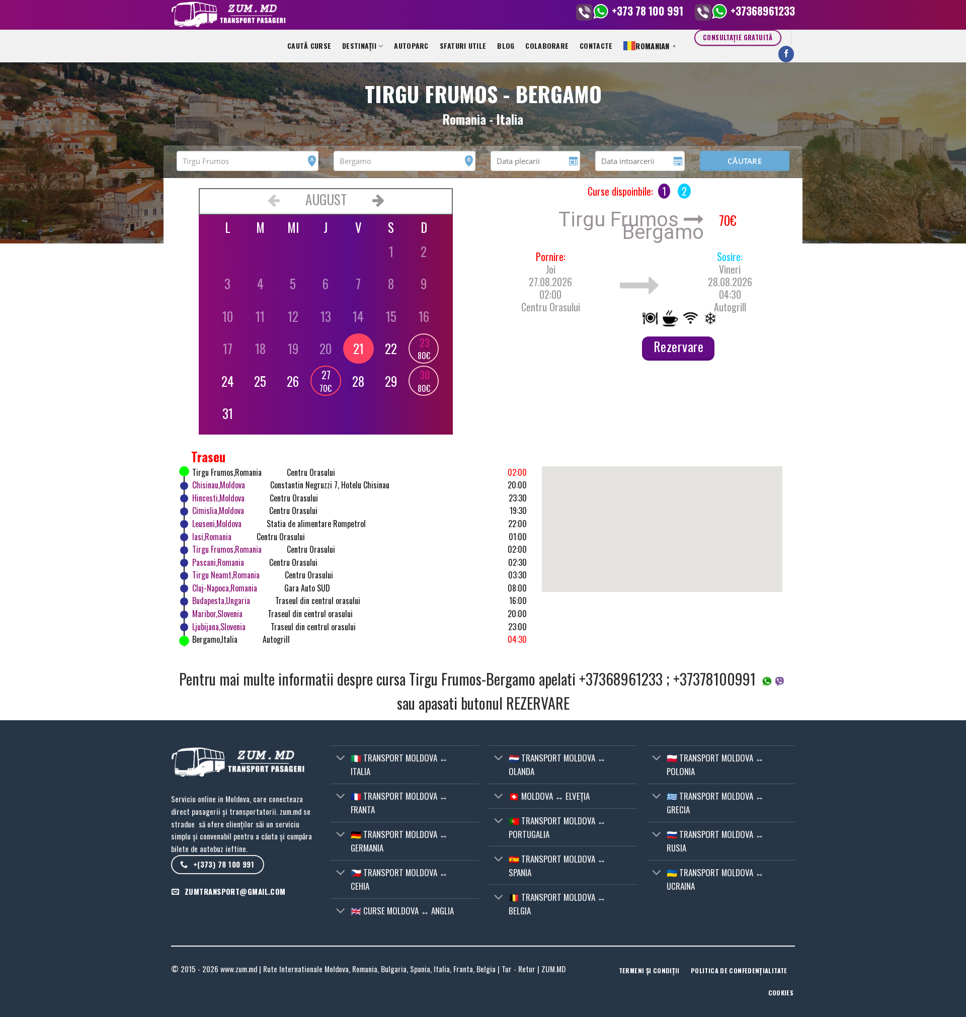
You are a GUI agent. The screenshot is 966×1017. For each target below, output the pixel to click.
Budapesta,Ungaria (221, 601)
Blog (505, 45)
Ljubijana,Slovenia (219, 627)
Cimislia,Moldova (218, 510)
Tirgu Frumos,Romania (227, 549)
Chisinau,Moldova (218, 485)
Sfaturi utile (463, 45)
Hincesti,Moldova (218, 498)
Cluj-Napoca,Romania (224, 588)
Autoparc (411, 45)
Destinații (359, 45)
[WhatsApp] (601, 11)
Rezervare (679, 346)
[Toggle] (340, 758)
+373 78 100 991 (647, 11)
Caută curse (309, 45)
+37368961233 (763, 11)
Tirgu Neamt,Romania (226, 575)
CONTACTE (596, 45)
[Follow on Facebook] (786, 54)
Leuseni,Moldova (217, 524)
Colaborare (547, 45)
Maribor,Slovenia (217, 614)
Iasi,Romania (211, 537)
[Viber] (584, 11)
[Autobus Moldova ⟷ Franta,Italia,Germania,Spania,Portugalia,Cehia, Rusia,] (347, 15)
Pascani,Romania (218, 562)
